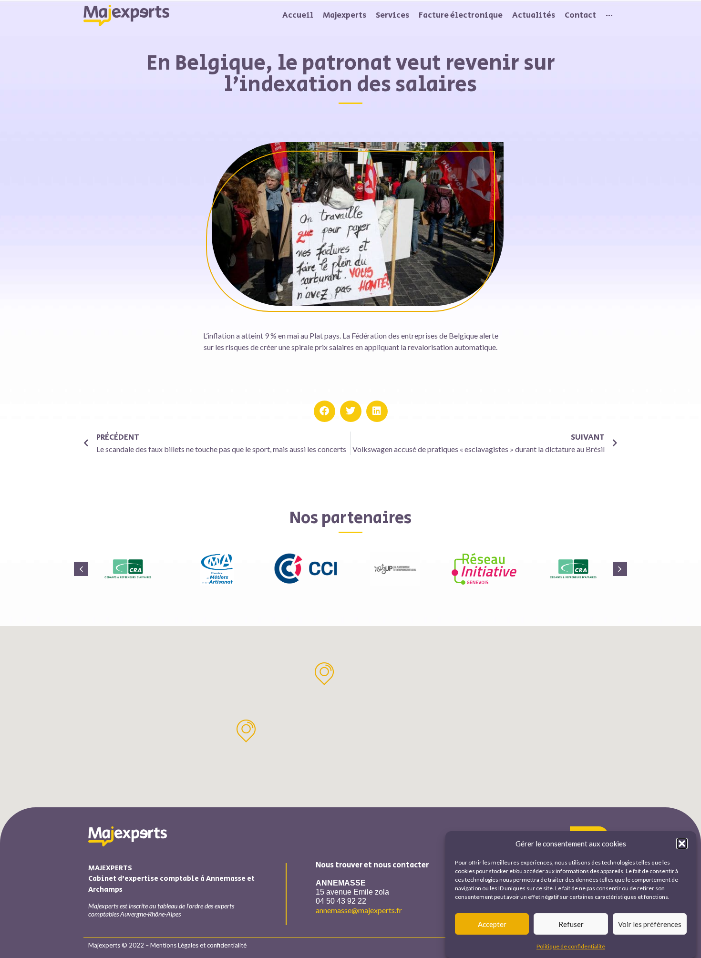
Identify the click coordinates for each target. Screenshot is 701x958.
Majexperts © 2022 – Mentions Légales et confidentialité (167, 945)
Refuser (571, 924)
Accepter (492, 924)
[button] (682, 843)
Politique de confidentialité (570, 945)
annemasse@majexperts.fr (359, 910)
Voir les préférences (649, 924)
